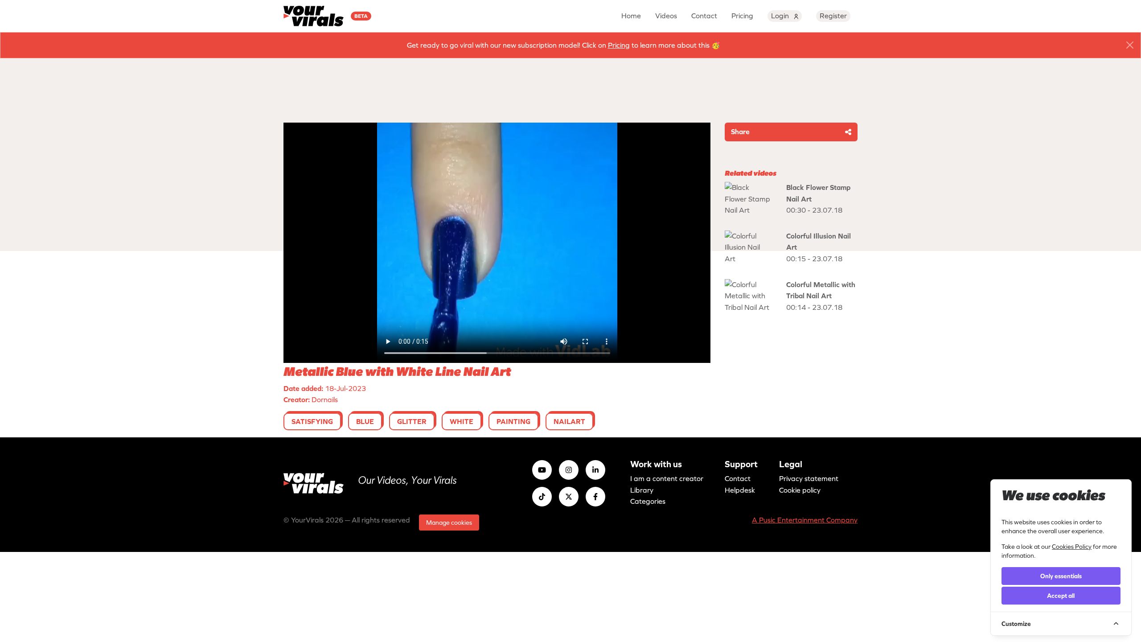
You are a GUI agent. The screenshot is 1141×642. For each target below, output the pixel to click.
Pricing (742, 16)
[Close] (1130, 45)
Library (641, 490)
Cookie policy (800, 490)
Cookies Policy (1072, 546)
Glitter (412, 421)
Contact (704, 16)
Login (781, 16)
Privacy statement (808, 478)
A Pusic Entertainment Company (805, 520)
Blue (365, 421)
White (461, 421)
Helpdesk (740, 490)
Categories (647, 501)
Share (740, 132)
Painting (513, 421)
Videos (666, 16)
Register (833, 16)
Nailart (569, 421)
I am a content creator (666, 478)
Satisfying (312, 421)
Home (631, 16)
